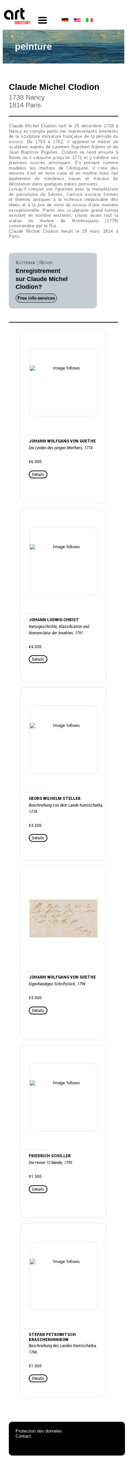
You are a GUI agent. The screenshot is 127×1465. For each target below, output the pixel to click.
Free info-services (36, 298)
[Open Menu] (42, 20)
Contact (23, 1436)
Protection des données (39, 1431)
